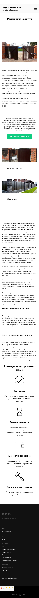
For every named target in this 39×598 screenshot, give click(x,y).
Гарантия (4, 534)
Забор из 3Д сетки (6, 552)
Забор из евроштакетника (8, 549)
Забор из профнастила (7, 546)
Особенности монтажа (14, 168)
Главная (4, 575)
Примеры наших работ (7, 567)
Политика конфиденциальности (9, 578)
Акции (3, 539)
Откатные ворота (6, 557)
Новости (4, 573)
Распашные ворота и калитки (9, 560)
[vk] (3, 514)
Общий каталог (12, 199)
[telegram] (6, 514)
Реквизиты (4, 528)
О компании (5, 526)
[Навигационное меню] (35, 9)
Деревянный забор (6, 554)
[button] (19, 136)
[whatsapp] (9, 514)
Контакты (4, 570)
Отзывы (4, 536)
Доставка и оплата (6, 531)
